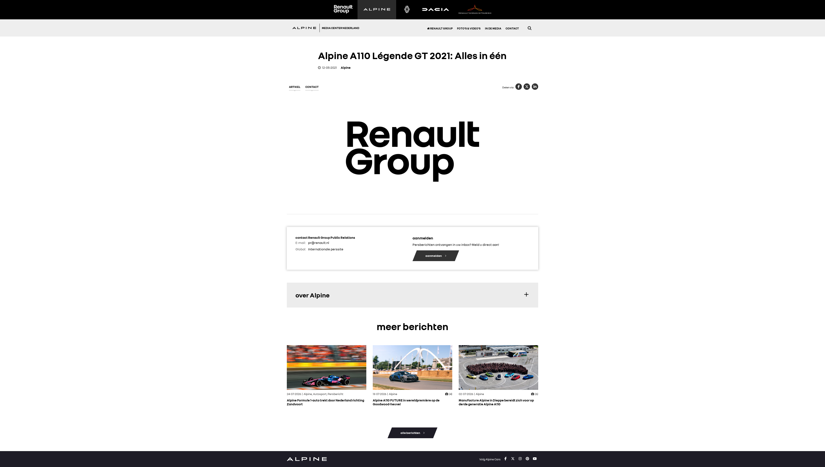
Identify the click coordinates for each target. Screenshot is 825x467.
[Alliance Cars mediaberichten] (475, 9)
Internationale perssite (325, 249)
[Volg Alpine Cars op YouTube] (534, 458)
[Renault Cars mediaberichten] (407, 9)
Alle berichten (410, 433)
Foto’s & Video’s (469, 28)
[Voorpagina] (305, 28)
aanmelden (433, 255)
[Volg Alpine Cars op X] (512, 458)
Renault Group (441, 28)
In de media (493, 28)
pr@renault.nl (318, 243)
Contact (512, 28)
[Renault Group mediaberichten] (343, 9)
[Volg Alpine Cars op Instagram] (520, 458)
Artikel (294, 87)
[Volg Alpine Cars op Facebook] (505, 458)
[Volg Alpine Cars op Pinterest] (527, 458)
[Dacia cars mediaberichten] (436, 9)
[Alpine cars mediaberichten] (377, 9)
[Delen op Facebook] (518, 86)
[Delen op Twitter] (527, 86)
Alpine (346, 67)
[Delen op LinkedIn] (535, 86)
